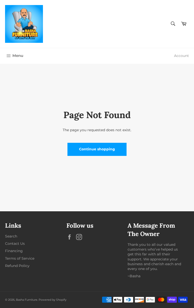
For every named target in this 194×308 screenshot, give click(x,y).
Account (181, 55)
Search (11, 236)
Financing (14, 251)
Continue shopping (97, 149)
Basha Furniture (26, 299)
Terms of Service (19, 258)
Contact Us (15, 243)
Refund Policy (17, 265)
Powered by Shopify (52, 299)
